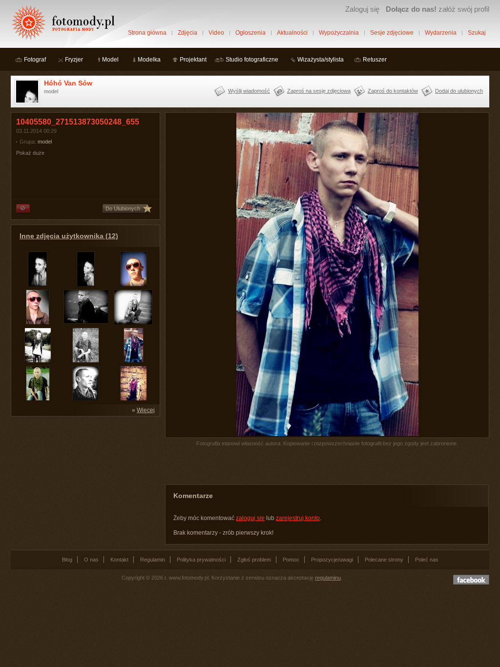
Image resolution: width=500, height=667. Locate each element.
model (45, 142)
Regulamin (152, 560)
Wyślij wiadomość (249, 91)
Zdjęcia (187, 32)
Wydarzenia (441, 32)
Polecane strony (384, 560)
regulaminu (328, 578)
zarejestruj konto (298, 518)
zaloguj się (250, 518)
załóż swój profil (437, 9)
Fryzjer (74, 59)
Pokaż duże (30, 153)
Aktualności (292, 32)
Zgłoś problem (254, 560)
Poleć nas (426, 560)
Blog (67, 560)
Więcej (146, 410)
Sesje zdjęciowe (392, 32)
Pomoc (291, 560)
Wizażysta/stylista (320, 59)
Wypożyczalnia (339, 32)
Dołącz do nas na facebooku (471, 579)
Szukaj (477, 32)
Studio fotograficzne (252, 59)
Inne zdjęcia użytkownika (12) (69, 236)
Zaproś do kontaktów (393, 91)
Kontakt (119, 560)
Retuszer (375, 59)
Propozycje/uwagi (332, 560)
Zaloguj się (362, 9)
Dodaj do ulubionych (459, 91)
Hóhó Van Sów (68, 83)
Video (216, 32)
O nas (91, 560)
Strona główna (147, 32)
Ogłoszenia (250, 32)
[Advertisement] (84, 482)
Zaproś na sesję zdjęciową (319, 91)
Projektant (193, 59)
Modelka (149, 59)
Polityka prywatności (201, 560)
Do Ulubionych (122, 208)
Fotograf (35, 59)
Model (110, 59)
